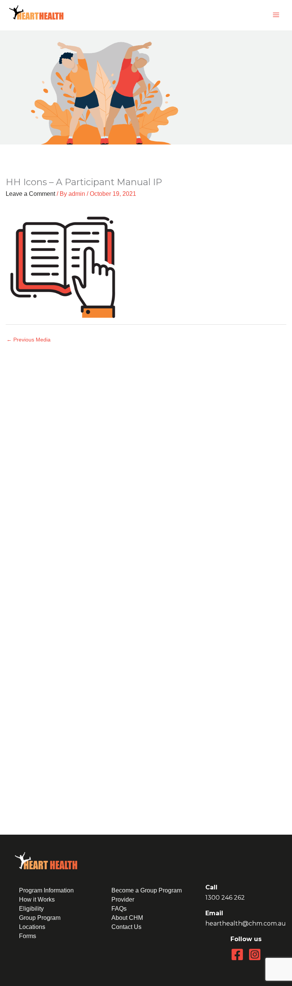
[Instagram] (254, 954)
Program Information (46, 890)
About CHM (127, 918)
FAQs (119, 908)
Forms (27, 936)
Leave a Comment (30, 194)
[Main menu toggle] (276, 14)
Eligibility (31, 908)
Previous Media (28, 340)
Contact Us (126, 927)
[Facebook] (237, 954)
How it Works (37, 899)
